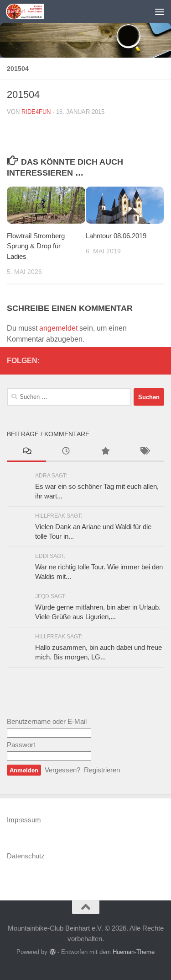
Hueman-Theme (134, 951)
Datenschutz (26, 856)
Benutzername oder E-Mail (47, 721)
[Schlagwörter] (144, 452)
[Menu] (159, 11)
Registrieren (102, 770)
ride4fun (36, 111)
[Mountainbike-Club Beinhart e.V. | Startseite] (31, 11)
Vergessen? (62, 770)
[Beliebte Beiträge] (105, 452)
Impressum (24, 820)
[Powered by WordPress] (52, 952)
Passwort (21, 745)
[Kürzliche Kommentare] (26, 452)
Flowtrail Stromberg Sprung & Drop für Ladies (36, 246)
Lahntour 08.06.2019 (116, 236)
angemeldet (58, 328)
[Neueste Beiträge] (65, 452)
